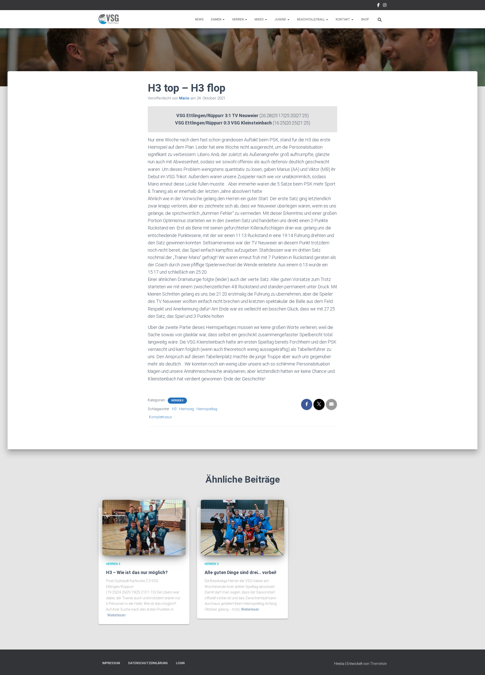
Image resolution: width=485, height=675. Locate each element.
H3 (174, 409)
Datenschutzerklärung (148, 663)
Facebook (378, 6)
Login (180, 663)
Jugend (281, 19)
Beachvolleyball (311, 19)
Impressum (111, 663)
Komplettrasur (160, 417)
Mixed (259, 19)
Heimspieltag (207, 409)
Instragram (384, 6)
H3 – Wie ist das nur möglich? (137, 572)
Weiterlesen (116, 615)
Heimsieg (186, 409)
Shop (365, 19)
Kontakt (343, 19)
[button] (223, 19)
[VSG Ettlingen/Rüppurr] (109, 19)
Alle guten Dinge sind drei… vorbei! (240, 572)
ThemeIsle (378, 664)
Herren (238, 19)
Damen (216, 19)
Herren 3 (177, 400)
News (199, 19)
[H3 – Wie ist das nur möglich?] (144, 527)
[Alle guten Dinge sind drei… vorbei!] (242, 527)
